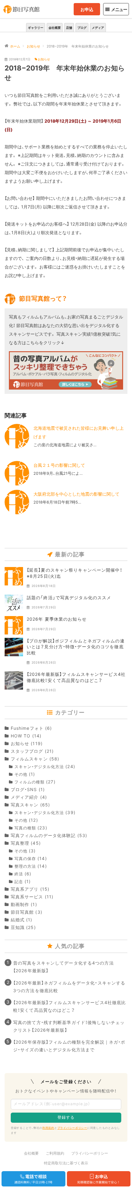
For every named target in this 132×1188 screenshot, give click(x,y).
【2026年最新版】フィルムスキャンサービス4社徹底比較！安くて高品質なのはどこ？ (69, 1006)
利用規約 (48, 1127)
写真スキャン (24, 804)
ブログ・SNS (24, 789)
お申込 (86, 9)
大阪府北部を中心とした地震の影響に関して (76, 494)
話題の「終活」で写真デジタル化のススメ (69, 597)
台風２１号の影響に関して (59, 465)
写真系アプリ (24, 889)
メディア (98, 27)
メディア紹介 (24, 797)
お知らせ (44, 59)
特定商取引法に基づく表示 (66, 1163)
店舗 (69, 27)
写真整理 (20, 843)
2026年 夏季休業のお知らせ (57, 619)
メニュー (119, 9)
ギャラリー (35, 27)
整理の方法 (25, 866)
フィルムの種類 (29, 782)
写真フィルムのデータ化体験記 (43, 835)
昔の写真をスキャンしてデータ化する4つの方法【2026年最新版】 (63, 966)
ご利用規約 (55, 1153)
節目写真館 (22, 912)
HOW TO (20, 735)
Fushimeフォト (27, 728)
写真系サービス (27, 896)
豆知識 (18, 927)
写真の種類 (25, 828)
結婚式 (18, 919)
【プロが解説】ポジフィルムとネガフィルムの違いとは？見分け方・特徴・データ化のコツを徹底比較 (76, 646)
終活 (18, 874)
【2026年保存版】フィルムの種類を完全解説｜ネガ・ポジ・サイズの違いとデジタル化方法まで (69, 1045)
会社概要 (55, 27)
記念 (18, 881)
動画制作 (20, 904)
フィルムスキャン (29, 758)
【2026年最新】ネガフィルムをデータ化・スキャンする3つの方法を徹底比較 (69, 986)
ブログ (82, 27)
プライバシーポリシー (72, 1127)
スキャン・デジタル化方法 (39, 766)
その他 (20, 774)
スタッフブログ (27, 751)
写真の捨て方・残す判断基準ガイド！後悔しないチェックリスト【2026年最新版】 (69, 1026)
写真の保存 (25, 858)
